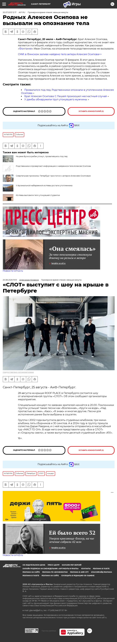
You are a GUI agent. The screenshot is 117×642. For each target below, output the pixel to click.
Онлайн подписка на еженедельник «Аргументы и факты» (51, 569)
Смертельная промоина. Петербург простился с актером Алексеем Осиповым (53, 176)
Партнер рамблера (49, 631)
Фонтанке (25, 48)
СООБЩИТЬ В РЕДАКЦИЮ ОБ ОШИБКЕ (77, 576)
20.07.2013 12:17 (9, 12)
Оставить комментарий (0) (91, 111)
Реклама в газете (101, 569)
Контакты (85, 569)
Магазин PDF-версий (71, 565)
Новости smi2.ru (13, 270)
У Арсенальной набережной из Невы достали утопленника (44, 185)
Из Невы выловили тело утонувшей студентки (38, 195)
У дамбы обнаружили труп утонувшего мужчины (55, 99)
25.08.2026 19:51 (10, 280)
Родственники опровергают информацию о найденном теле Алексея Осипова (53, 166)
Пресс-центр (53, 565)
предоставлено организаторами (18, 372)
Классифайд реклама (101, 572)
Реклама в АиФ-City (79, 572)
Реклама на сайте (31, 572)
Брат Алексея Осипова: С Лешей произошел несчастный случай (65, 96)
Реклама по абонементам (55, 572)
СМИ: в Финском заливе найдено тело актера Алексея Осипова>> (60, 54)
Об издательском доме (34, 565)
